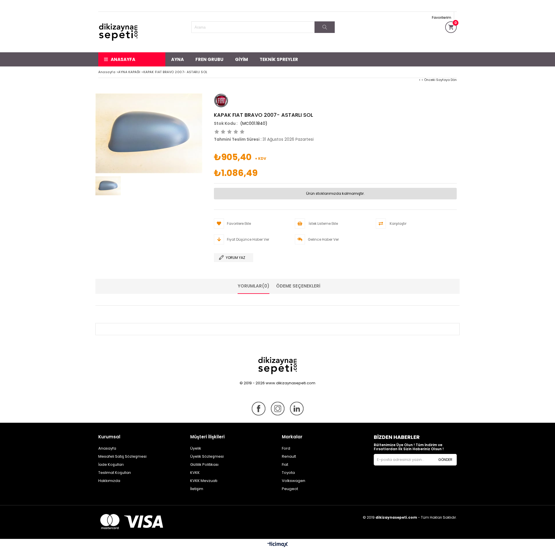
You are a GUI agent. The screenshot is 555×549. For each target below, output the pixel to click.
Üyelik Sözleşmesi (207, 456)
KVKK (195, 472)
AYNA (177, 59)
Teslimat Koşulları (114, 472)
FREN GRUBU (209, 59)
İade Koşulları (111, 464)
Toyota (288, 472)
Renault (289, 456)
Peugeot (290, 488)
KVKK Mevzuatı (203, 480)
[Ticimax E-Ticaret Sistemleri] (277, 545)
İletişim (196, 488)
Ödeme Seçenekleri (298, 286)
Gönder (445, 459)
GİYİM (241, 59)
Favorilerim (441, 17)
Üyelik (195, 448)
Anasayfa (123, 59)
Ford (286, 448)
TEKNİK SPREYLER (279, 59)
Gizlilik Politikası (204, 464)
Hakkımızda (109, 480)
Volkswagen (293, 480)
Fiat (285, 464)
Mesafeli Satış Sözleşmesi (122, 456)
